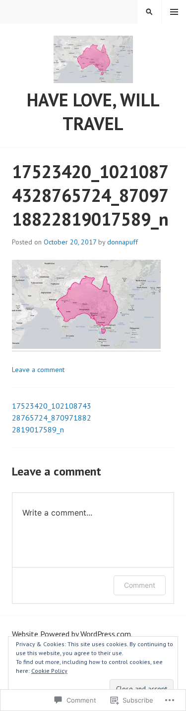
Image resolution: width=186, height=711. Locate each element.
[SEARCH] (149, 12)
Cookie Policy (49, 670)
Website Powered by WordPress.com (71, 634)
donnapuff (122, 241)
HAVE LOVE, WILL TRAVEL (93, 111)
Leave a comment (38, 369)
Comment (139, 585)
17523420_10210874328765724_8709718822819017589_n (51, 417)
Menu (174, 12)
